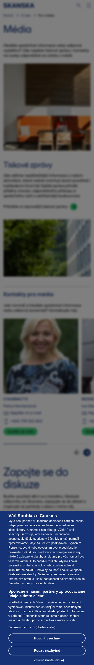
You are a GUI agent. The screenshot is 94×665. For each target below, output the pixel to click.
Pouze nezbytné (47, 650)
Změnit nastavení (47, 660)
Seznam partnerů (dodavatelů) (31, 627)
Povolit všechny (47, 638)
